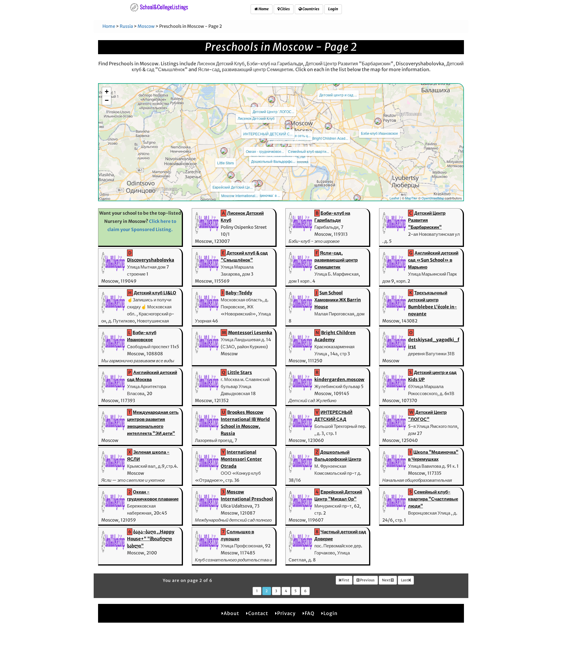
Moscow (146, 26)
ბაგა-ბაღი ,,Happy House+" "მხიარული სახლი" (150, 539)
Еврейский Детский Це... (233, 187)
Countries (310, 8)
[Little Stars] (223, 150)
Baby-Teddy (238, 293)
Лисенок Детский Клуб (256, 118)
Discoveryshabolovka (150, 260)
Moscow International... (239, 195)
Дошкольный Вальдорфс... (273, 161)
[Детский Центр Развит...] (288, 127)
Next (386, 580)
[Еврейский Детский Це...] (230, 175)
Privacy (286, 613)
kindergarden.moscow (339, 379)
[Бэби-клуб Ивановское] (377, 121)
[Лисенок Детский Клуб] (254, 106)
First (345, 580)
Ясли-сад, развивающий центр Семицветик (336, 260)
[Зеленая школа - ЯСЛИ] (284, 144)
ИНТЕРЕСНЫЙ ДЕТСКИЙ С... (267, 133)
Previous (367, 580)
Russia (126, 26)
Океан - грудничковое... (265, 151)
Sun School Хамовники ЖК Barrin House (337, 300)
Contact (258, 613)
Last (405, 580)
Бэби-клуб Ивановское (379, 133)
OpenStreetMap (433, 198)
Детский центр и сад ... (338, 94)
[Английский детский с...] (357, 197)
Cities (285, 8)
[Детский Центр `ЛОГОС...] (271, 99)
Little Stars (225, 162)
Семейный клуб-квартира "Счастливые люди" (433, 499)
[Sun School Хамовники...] (269, 144)
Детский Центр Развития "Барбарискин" (427, 220)
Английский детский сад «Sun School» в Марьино (433, 260)
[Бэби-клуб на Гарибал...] (254, 183)
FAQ (309, 613)
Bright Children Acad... (330, 138)
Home (263, 8)
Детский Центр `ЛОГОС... (273, 111)
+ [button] (107, 91)
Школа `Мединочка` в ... (260, 195)
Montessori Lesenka (250, 332)
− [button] (107, 100)
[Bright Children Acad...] (328, 126)
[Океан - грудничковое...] (263, 139)
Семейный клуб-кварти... (308, 151)
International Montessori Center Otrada (241, 459)
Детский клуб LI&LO (155, 293)
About (231, 613)
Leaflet (394, 198)
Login (333, 8)
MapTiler (411, 198)
